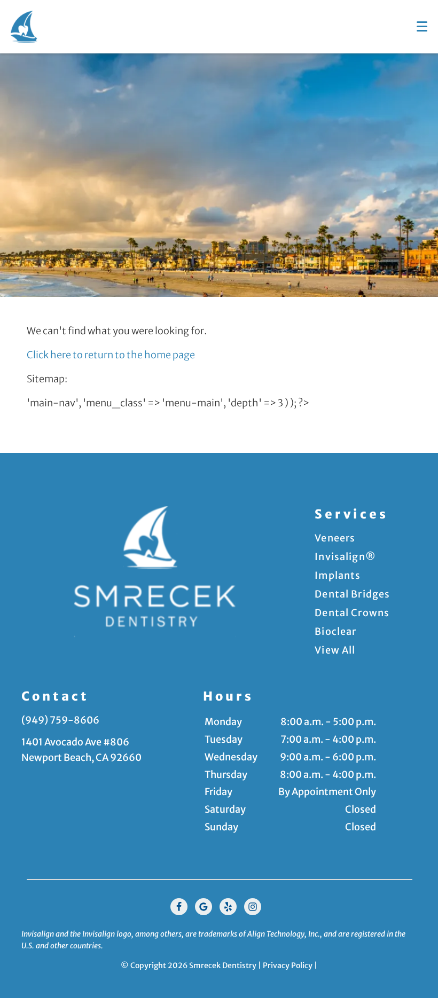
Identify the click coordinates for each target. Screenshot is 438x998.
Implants (338, 575)
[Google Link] (203, 906)
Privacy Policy (287, 965)
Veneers (335, 538)
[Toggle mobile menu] (422, 26)
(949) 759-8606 (60, 720)
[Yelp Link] (228, 906)
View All (335, 650)
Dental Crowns (352, 613)
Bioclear (335, 631)
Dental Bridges (352, 594)
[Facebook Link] (178, 906)
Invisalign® (345, 557)
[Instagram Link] (252, 906)
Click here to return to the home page (111, 355)
